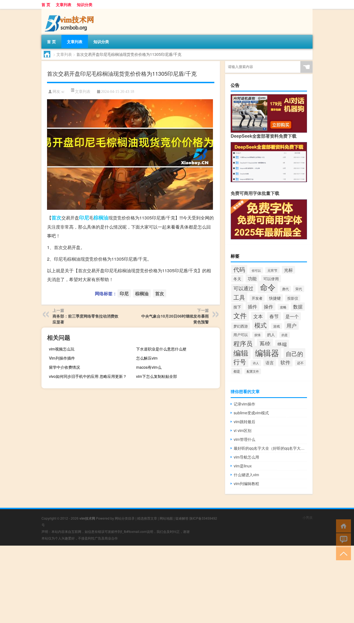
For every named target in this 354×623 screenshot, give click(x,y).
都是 (236, 371)
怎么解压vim (147, 358)
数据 (298, 306)
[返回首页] (342, 525)
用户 (291, 325)
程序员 (243, 343)
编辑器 (267, 352)
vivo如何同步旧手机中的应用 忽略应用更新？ (88, 376)
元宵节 (272, 270)
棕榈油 (100, 217)
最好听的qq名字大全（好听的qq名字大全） (270, 448)
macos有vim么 (149, 367)
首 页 (45, 4)
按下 (237, 307)
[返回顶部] (342, 553)
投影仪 (292, 298)
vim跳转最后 (244, 421)
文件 (240, 315)
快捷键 (275, 298)
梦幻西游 (240, 326)
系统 (265, 343)
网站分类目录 (125, 518)
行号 (239, 361)
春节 (274, 316)
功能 (252, 278)
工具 (239, 297)
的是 (285, 335)
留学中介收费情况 (64, 367)
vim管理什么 (244, 439)
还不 (300, 362)
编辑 (240, 352)
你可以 (256, 270)
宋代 (298, 288)
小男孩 (308, 517)
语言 (270, 362)
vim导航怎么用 (246, 457)
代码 (239, 269)
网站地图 (166, 518)
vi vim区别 (242, 430)
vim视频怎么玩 (61, 349)
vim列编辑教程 (246, 483)
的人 (271, 334)
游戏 (276, 326)
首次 (56, 217)
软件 (285, 362)
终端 (282, 344)
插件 (252, 306)
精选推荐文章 (147, 518)
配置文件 (253, 371)
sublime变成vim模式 (251, 412)
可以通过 (243, 288)
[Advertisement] (166, 584)
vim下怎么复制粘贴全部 (156, 376)
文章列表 (63, 4)
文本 (258, 316)
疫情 (257, 335)
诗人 (256, 363)
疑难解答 (182, 518)
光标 (288, 270)
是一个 (292, 316)
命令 (267, 286)
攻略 (283, 307)
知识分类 (84, 4)
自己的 (294, 353)
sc (62, 92)
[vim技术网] (70, 11)
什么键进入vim (246, 474)
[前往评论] (342, 539)
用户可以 (240, 334)
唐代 (285, 289)
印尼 (84, 217)
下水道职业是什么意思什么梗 (161, 349)
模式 (260, 324)
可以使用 (271, 278)
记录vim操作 (244, 404)
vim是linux (243, 465)
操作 (268, 306)
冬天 (237, 278)
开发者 (257, 298)
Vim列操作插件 (62, 358)
